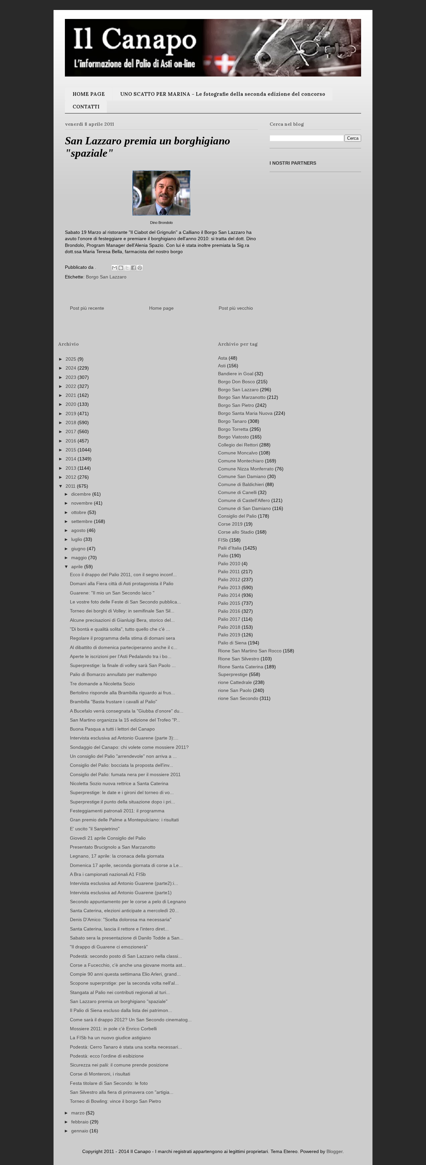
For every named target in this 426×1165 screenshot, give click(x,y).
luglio (77, 539)
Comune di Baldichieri (241, 484)
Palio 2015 (229, 603)
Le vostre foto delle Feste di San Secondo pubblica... (125, 601)
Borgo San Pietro (236, 405)
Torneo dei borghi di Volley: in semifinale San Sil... (122, 610)
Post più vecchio (236, 308)
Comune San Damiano (242, 476)
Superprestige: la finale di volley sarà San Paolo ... (123, 665)
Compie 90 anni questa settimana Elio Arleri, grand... (125, 974)
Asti (222, 365)
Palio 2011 (229, 571)
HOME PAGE (89, 94)
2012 (72, 477)
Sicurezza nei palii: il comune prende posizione (119, 1065)
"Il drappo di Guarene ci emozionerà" (109, 946)
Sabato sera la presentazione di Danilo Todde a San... (126, 937)
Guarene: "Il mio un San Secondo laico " (112, 592)
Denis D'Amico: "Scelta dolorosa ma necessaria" (120, 919)
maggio (79, 557)
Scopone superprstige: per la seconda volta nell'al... (124, 983)
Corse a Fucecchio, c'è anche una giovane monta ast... (128, 965)
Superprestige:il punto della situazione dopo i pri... (122, 801)
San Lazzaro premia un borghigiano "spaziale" (118, 1001)
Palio (223, 555)
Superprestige (233, 674)
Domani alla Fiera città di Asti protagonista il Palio (121, 583)
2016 (72, 440)
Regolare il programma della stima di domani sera (122, 638)
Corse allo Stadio (236, 532)
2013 (72, 468)
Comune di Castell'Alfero (244, 500)
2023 (72, 377)
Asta (222, 358)
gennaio (80, 1130)
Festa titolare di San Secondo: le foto (109, 1083)
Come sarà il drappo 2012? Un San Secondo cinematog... (131, 1019)
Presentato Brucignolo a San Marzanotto (112, 847)
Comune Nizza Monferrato (246, 468)
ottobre (79, 512)
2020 (72, 404)
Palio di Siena (232, 642)
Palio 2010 (229, 563)
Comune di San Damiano (244, 508)
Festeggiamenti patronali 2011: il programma (117, 810)
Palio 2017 (229, 619)
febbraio (80, 1121)
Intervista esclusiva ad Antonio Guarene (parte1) (121, 892)
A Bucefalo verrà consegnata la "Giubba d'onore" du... (126, 711)
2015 (72, 449)
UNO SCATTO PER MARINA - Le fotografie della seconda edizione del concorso (222, 94)
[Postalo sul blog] (120, 267)
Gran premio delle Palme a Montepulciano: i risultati (124, 819)
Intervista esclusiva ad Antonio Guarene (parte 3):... (124, 738)
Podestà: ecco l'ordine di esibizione (107, 1056)
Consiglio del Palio (237, 516)
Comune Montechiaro (241, 460)
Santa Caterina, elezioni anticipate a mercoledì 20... (124, 910)
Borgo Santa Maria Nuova (245, 413)
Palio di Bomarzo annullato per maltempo (113, 674)
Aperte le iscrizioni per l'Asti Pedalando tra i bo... (120, 656)
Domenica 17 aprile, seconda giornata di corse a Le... (126, 865)
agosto (79, 530)
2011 (71, 486)
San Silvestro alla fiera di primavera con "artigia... (121, 1092)
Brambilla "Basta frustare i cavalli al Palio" (113, 701)
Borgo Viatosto (233, 436)
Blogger (334, 1151)
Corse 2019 (230, 524)
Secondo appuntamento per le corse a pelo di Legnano (128, 901)
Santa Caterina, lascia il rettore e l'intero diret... (119, 928)
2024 (72, 368)
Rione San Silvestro (238, 658)
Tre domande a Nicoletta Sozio (102, 683)
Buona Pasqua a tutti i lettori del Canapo (112, 729)
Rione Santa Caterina (240, 666)
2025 (72, 359)
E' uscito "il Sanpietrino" (94, 828)
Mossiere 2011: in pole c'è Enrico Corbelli (113, 1028)
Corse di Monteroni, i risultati (100, 1074)
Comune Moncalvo (238, 452)
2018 (72, 422)
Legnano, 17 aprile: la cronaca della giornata (117, 856)
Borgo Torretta (233, 429)
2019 (72, 413)
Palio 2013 (229, 587)
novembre (82, 503)
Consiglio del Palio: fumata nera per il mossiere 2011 (125, 774)
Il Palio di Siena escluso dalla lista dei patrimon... (121, 1010)
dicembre (81, 494)
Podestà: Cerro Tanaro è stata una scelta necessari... (126, 1047)
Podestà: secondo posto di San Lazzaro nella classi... (126, 956)
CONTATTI (86, 106)
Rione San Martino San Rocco (250, 650)
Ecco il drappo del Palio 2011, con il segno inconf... (123, 574)
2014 (72, 458)
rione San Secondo (238, 698)
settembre (82, 521)
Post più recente (87, 308)
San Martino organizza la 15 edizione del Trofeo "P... (125, 720)
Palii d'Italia (230, 548)
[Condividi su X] (127, 267)
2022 (72, 386)
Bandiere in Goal (235, 373)
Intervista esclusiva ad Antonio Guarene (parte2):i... (124, 883)
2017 (72, 431)
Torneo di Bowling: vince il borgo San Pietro (115, 1101)
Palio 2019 (229, 634)
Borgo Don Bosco (236, 381)
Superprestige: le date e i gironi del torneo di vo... (122, 792)
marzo (78, 1112)
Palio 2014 (229, 595)
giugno (79, 548)
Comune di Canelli (237, 492)
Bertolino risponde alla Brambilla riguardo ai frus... (122, 692)
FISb (223, 540)
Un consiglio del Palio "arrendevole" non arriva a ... (123, 756)
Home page (161, 308)
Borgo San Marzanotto (242, 397)
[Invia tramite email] (114, 267)
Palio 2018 (229, 627)
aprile (77, 566)
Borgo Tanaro (232, 421)
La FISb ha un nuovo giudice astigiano (110, 1037)
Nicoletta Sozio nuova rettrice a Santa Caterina (119, 783)
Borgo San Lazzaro (106, 276)
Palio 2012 (229, 579)
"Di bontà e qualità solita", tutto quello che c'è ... (120, 629)
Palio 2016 (229, 611)
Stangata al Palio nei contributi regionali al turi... (120, 992)
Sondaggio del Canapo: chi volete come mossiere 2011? (129, 747)
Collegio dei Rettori (238, 444)
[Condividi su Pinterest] (139, 267)
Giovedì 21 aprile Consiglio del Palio (108, 838)
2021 (72, 395)
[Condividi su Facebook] (133, 267)
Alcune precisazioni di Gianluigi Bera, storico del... (122, 620)
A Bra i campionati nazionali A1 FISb (108, 874)
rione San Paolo (235, 690)
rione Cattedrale (235, 682)
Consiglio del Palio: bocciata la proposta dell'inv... (121, 765)
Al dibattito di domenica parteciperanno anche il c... (123, 647)
